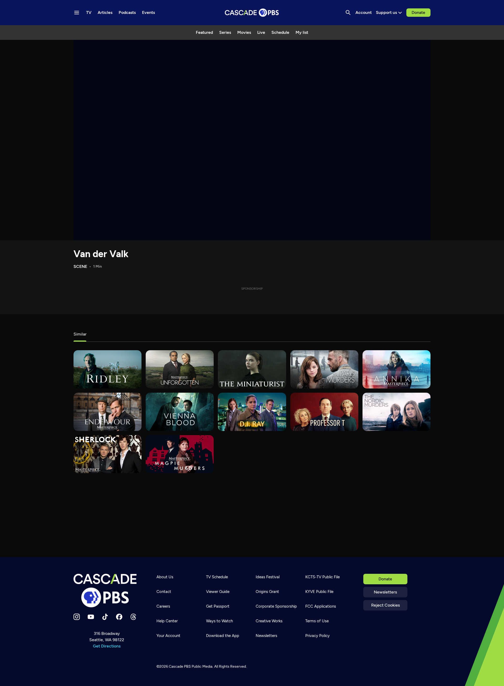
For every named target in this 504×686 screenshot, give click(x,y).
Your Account (168, 635)
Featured (204, 32)
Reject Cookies (385, 605)
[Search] (348, 12)
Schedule (280, 32)
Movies (244, 32)
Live (261, 32)
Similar (80, 334)
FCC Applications (320, 606)
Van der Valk (101, 254)
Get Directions (106, 646)
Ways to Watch (219, 621)
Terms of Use (317, 621)
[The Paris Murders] (324, 369)
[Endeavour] (107, 412)
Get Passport (217, 606)
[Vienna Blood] (180, 412)
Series (225, 32)
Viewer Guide (217, 591)
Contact (163, 591)
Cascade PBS (180, 666)
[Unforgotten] (180, 369)
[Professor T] (324, 412)
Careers (163, 606)
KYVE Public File (319, 591)
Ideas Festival (268, 577)
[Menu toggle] (77, 12)
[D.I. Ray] (252, 412)
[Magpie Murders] (180, 454)
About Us (164, 577)
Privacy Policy (317, 635)
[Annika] (396, 369)
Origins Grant (267, 591)
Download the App (222, 635)
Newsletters (385, 592)
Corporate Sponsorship (276, 606)
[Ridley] (107, 369)
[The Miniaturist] (252, 369)
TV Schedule (217, 577)
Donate (418, 12)
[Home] (107, 590)
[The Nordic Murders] (396, 412)
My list (302, 32)
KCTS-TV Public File (322, 577)
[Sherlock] (107, 454)
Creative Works (269, 621)
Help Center (167, 621)
